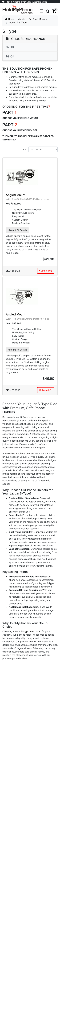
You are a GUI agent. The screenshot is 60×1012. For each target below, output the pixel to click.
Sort (24, 149)
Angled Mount (15, 195)
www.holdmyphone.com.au (19, 453)
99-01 (10, 56)
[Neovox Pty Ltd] (17, 9)
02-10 (10, 47)
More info (47, 270)
